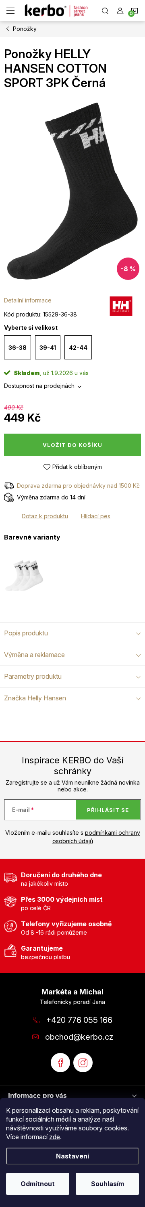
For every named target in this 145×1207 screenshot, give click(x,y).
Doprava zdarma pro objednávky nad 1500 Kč (78, 485)
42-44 (78, 347)
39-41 (47, 347)
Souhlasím (107, 1184)
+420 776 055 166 (79, 1020)
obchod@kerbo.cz (79, 1037)
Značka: (121, 308)
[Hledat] (105, 10)
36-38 (17, 347)
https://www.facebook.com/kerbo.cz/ (60, 1062)
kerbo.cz (83, 1062)
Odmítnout (38, 1184)
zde (54, 1137)
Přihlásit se (108, 810)
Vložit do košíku (72, 445)
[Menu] (10, 10)
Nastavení (72, 1156)
